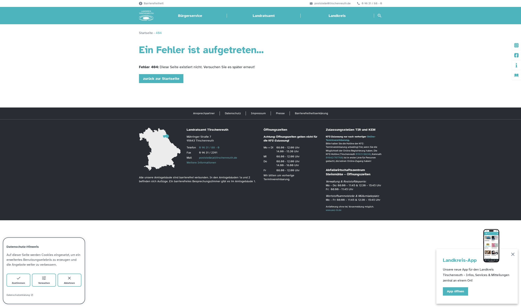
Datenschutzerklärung (18, 295)
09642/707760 (334, 157)
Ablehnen (69, 283)
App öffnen (455, 291)
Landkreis (337, 15)
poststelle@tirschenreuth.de (332, 3)
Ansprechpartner (204, 113)
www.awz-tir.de (333, 210)
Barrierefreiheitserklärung (311, 113)
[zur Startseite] (146, 16)
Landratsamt (264, 15)
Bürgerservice (190, 15)
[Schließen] (513, 255)
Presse (280, 113)
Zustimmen (18, 283)
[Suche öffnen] (379, 15)
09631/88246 (363, 154)
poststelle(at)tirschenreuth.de (218, 157)
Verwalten (44, 283)
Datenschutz (233, 113)
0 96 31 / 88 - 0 (372, 3)
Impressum (258, 113)
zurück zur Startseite (161, 78)
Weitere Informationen (201, 162)
